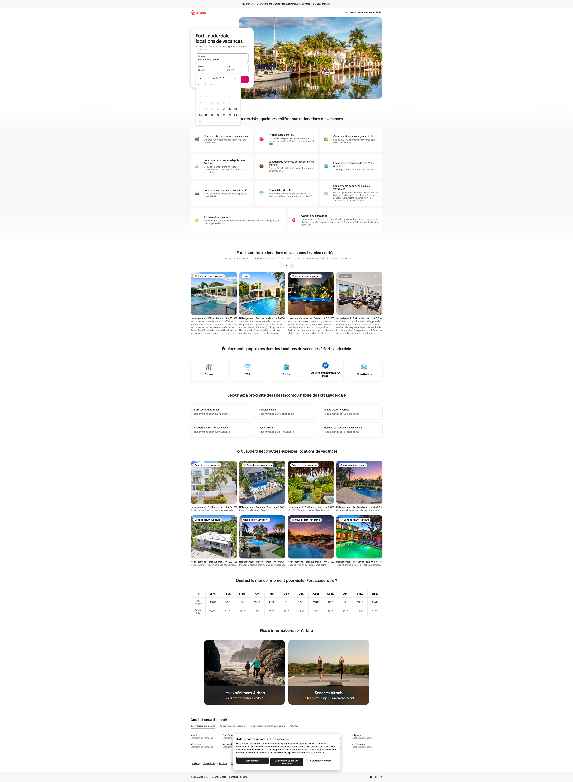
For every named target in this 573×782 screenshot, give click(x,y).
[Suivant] (292, 265)
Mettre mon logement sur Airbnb (362, 12)
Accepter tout (252, 760)
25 (206, 115)
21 (224, 109)
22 (230, 109)
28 (224, 115)
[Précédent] (281, 265)
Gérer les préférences (320, 760)
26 (212, 115)
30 (235, 115)
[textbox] (209, 70)
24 (200, 115)
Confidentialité (219, 777)
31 (200, 121)
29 (230, 115)
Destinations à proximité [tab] (203, 726)
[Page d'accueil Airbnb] (198, 12)
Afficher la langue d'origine (317, 4)
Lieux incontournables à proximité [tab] (268, 726)
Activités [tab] (294, 726)
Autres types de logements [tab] (233, 726)
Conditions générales (239, 777)
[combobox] (222, 59)
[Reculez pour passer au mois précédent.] (201, 78)
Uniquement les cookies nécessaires (286, 762)
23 (235, 109)
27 (218, 115)
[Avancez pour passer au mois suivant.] (235, 78)
